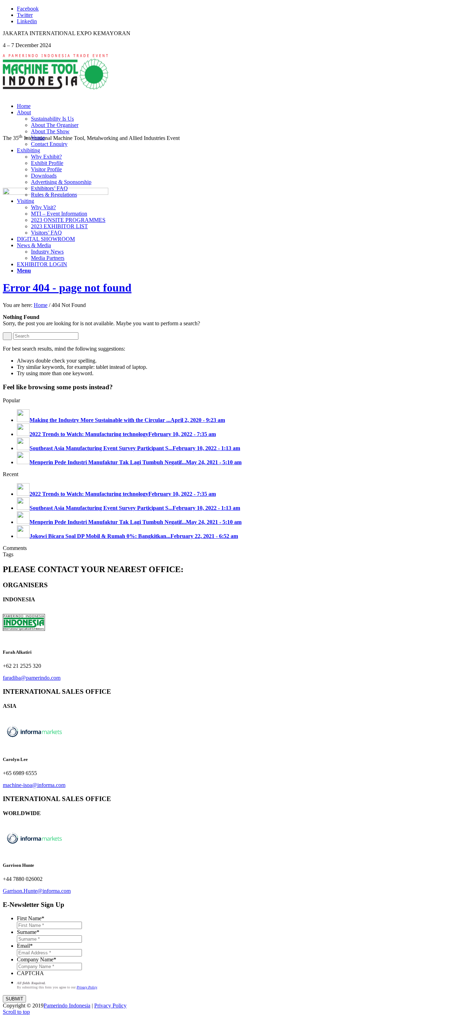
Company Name (36, 959)
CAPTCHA (30, 973)
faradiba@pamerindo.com (31, 678)
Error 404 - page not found (67, 287)
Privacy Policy (110, 1006)
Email (25, 946)
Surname (28, 932)
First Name (30, 918)
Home (40, 305)
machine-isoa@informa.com (34, 785)
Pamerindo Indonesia (67, 1006)
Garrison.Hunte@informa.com (37, 891)
